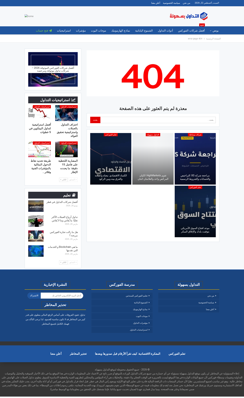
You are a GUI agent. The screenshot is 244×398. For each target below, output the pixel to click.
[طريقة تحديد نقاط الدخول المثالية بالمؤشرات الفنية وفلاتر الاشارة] (39, 149)
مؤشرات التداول (140, 323)
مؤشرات (81, 30)
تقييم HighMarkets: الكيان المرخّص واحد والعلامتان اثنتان (153, 177)
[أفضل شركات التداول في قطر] (36, 206)
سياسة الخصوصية (171, 3)
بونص (216, 30)
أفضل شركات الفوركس (191, 29)
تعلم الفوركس (110, 135)
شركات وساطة (195, 135)
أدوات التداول (165, 30)
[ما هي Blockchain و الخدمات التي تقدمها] (36, 251)
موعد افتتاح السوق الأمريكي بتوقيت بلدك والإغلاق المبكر (195, 230)
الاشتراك (34, 295)
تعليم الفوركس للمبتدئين (137, 296)
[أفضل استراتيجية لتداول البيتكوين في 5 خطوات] (39, 113)
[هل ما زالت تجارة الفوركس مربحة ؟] (36, 236)
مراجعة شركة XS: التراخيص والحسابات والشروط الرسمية (195, 177)
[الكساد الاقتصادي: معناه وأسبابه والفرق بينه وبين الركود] (111, 159)
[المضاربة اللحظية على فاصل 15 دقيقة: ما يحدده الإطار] (66, 149)
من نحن (186, 3)
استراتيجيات (64, 30)
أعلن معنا (155, 3)
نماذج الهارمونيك (120, 30)
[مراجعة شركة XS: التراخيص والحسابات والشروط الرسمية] (195, 159)
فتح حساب (42, 30)
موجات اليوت (98, 30)
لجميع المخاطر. (48, 323)
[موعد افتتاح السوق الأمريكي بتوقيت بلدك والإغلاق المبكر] (195, 211)
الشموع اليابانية (144, 30)
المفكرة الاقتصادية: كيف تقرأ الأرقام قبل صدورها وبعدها (127, 353)
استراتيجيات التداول (68, 107)
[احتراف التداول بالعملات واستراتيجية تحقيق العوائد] (66, 113)
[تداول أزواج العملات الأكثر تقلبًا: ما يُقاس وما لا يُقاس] (36, 221)
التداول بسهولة (153, 135)
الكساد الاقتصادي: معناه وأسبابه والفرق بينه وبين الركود (111, 177)
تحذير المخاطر (78, 353)
